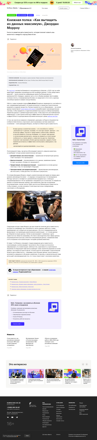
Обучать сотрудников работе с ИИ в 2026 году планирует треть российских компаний (52, 341)
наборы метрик (52, 116)
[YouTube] (12, 417)
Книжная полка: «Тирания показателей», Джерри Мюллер (24, 281)
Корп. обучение (22, 15)
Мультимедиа (46, 416)
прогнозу (12, 90)
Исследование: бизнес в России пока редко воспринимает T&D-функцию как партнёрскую (32, 342)
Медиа (81, 403)
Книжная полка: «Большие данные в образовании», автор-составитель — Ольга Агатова (30, 284)
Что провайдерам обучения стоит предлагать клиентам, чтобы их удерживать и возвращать (17, 381)
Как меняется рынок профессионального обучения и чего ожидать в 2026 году (71, 381)
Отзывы (58, 409)
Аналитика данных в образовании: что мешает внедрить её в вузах (26, 289)
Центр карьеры (60, 407)
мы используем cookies (12, 436)
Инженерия (45, 422)
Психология (45, 418)
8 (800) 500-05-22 (13, 403)
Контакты (58, 411)
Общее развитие (47, 420)
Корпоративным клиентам (83, 409)
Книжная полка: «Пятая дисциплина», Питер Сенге (23, 286)
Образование (11, 15)
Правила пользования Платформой (78, 434)
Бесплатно (59, 418)
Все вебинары (72, 405)
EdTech (31, 15)
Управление (45, 412)
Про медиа (45, 7)
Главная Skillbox (84, 7)
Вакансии (58, 413)
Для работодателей (83, 413)
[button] (83, 364)
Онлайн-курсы (63, 8)
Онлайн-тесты (60, 420)
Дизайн (44, 408)
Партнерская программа (83, 406)
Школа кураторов (59, 415)
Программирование (47, 407)
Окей (27, 435)
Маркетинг (45, 410)
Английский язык (47, 424)
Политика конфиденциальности (77, 436)
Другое (44, 426)
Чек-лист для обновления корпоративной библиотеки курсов (53, 381)
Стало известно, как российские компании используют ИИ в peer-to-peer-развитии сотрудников (13, 342)
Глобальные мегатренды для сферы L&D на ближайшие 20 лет (35, 381)
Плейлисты (72, 407)
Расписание (72, 409)
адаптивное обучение (28, 109)
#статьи (38, 15)
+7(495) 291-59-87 (13, 407)
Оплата (58, 434)
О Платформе (60, 405)
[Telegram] (17, 417)
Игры (43, 414)
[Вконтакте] (8, 417)
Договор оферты (47, 434)
